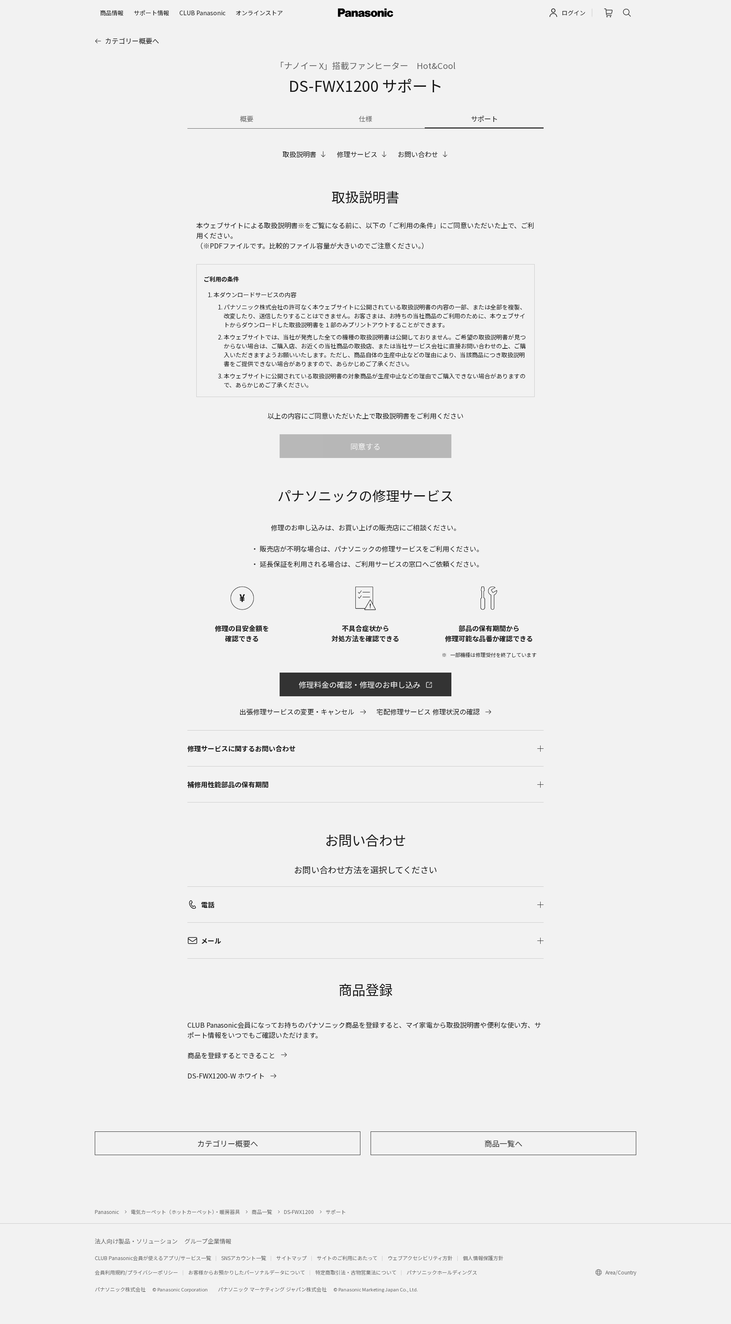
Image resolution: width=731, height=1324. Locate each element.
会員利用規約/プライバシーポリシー (136, 1272)
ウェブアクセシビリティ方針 (420, 1257)
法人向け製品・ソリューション (136, 1241)
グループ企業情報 (207, 1241)
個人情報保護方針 (483, 1257)
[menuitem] (112, 13)
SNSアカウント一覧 (243, 1257)
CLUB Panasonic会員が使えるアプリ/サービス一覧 (153, 1257)
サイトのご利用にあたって (347, 1257)
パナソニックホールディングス (442, 1272)
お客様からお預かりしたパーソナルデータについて (246, 1272)
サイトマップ (291, 1257)
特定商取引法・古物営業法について (355, 1272)
